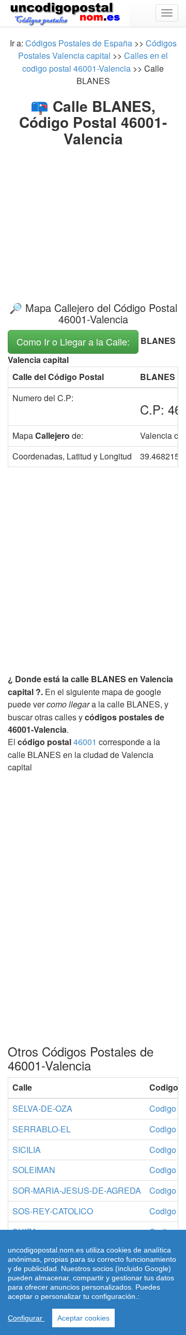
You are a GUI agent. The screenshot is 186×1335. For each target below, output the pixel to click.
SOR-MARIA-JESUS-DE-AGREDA (76, 1190)
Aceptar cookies (83, 1318)
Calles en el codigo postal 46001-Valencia (95, 62)
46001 (85, 742)
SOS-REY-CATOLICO (52, 1211)
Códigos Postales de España (78, 43)
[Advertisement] (93, 215)
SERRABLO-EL (41, 1129)
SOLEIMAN (33, 1170)
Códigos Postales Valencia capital (97, 49)
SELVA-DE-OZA (42, 1108)
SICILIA (26, 1150)
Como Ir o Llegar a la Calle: (73, 341)
